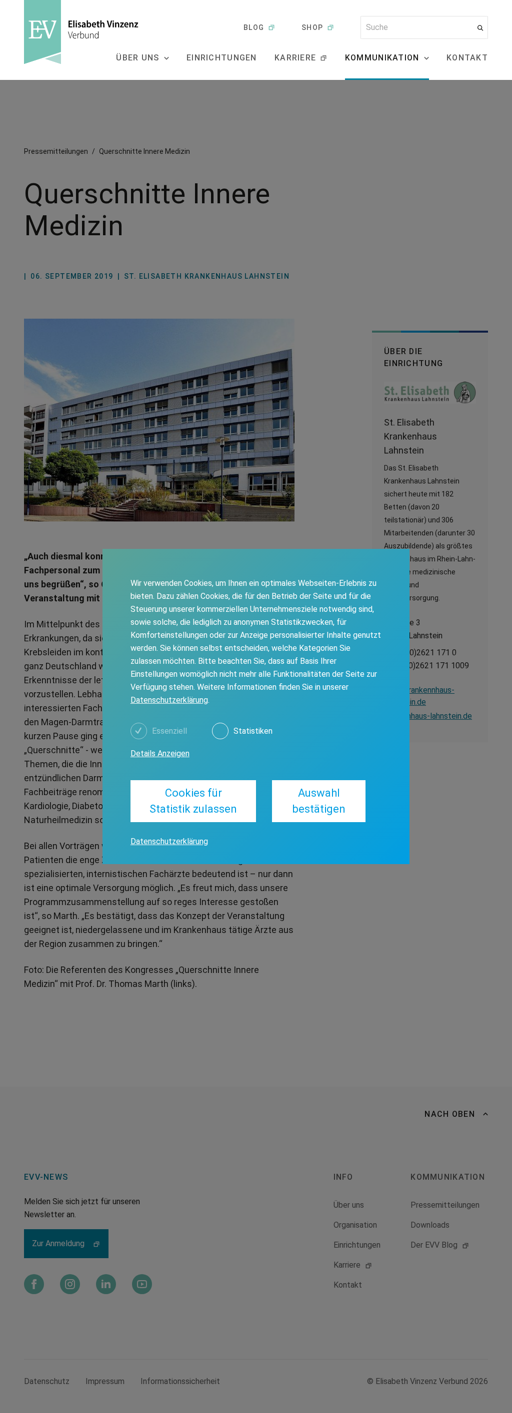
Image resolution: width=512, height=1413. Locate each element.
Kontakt (467, 57)
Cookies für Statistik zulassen (193, 801)
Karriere (295, 57)
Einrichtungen (221, 57)
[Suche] (480, 27)
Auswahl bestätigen (319, 801)
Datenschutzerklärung (169, 700)
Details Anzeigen (160, 753)
